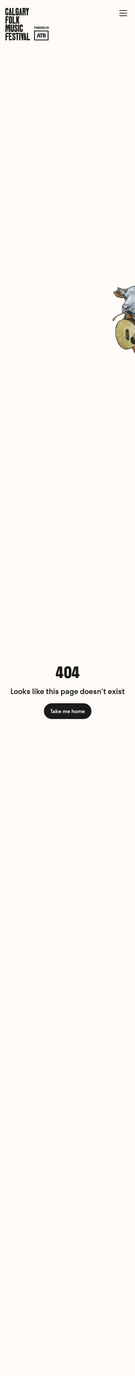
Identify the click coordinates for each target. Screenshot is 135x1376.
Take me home (67, 711)
